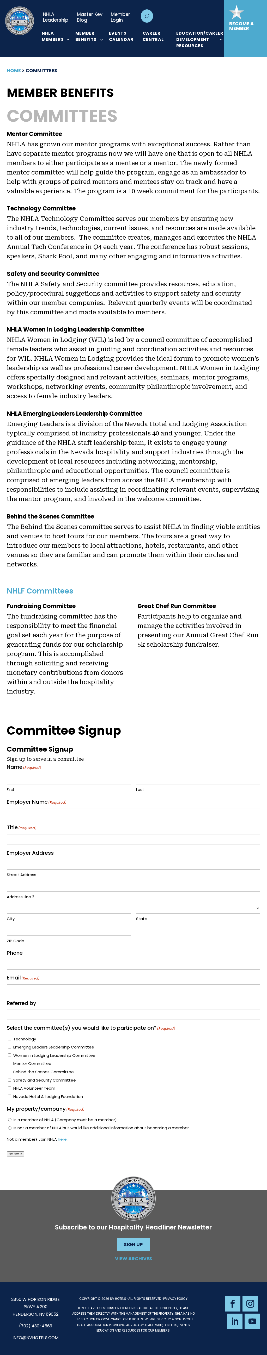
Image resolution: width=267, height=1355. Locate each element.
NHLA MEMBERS (53, 36)
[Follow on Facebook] (232, 1304)
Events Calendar (121, 36)
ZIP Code (15, 941)
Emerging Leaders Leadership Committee (53, 1047)
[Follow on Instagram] (250, 1304)
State (141, 918)
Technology (24, 1039)
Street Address (21, 874)
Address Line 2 (20, 897)
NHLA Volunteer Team (34, 1088)
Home (14, 70)
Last (140, 789)
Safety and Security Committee (44, 1080)
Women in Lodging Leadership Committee (54, 1055)
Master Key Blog (89, 17)
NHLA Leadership (55, 17)
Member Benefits (85, 36)
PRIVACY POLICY (175, 1298)
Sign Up (133, 1244)
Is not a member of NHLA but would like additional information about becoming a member (101, 1128)
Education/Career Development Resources (199, 39)
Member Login (120, 17)
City (11, 918)
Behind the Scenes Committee (43, 1072)
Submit (15, 1154)
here (62, 1139)
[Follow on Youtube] (252, 1321)
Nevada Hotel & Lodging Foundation (48, 1096)
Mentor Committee (32, 1063)
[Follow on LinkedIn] (234, 1321)
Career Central (153, 36)
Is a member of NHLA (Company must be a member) (65, 1119)
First (11, 789)
